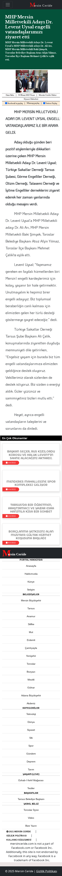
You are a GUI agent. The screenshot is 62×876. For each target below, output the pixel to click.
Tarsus (31, 608)
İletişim (31, 589)
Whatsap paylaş (33, 103)
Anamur (31, 616)
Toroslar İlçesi (31, 810)
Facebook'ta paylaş (15, 103)
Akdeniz (31, 703)
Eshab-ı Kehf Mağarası (31, 780)
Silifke (31, 624)
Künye (31, 581)
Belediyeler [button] (31, 594)
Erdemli (31, 640)
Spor (31, 745)
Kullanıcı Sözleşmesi (18, 840)
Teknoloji (31, 714)
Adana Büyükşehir (31, 695)
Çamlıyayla (31, 648)
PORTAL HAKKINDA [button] (31, 559)
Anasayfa (31, 565)
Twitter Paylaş (51, 103)
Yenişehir (31, 656)
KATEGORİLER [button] (31, 708)
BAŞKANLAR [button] (31, 793)
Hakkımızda (31, 573)
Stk (31, 737)
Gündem (31, 753)
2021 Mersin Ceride (19, 831)
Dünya (31, 722)
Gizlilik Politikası (16, 836)
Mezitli (31, 679)
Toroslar (31, 663)
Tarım (31, 769)
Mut (31, 632)
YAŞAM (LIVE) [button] (31, 774)
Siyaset (31, 730)
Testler (31, 788)
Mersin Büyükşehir (31, 600)
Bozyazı (31, 671)
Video (31, 817)
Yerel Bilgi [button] (31, 804)
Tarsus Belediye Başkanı (31, 799)
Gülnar (31, 687)
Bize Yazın (31, 825)
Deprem (31, 761)
